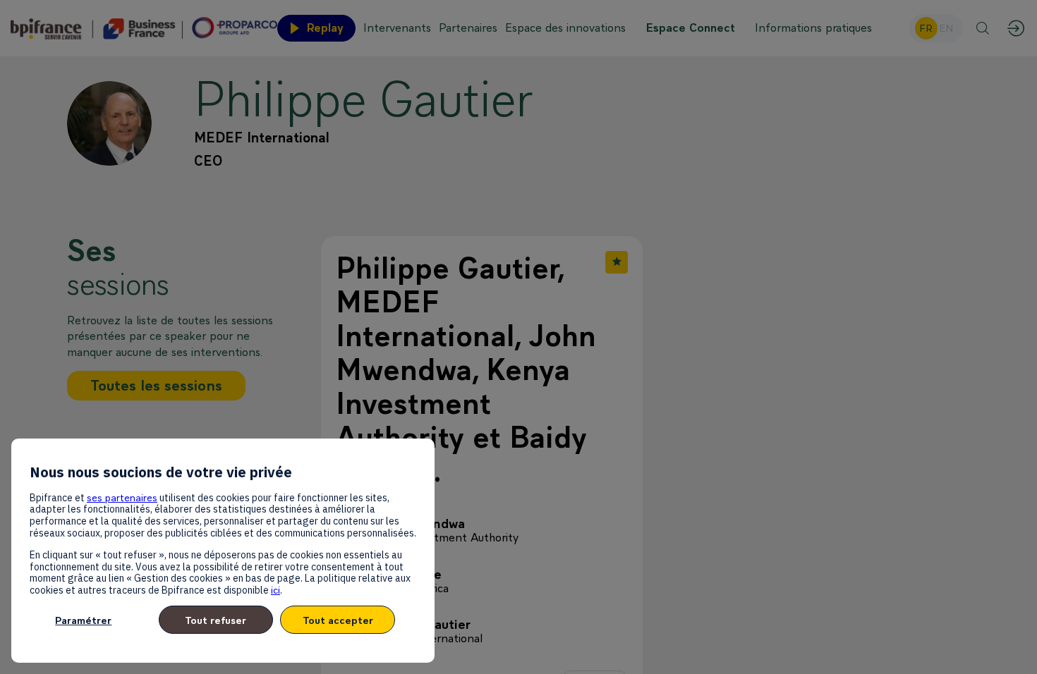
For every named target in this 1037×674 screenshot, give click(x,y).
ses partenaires (122, 497)
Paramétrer (83, 620)
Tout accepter (338, 620)
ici (275, 590)
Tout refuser (215, 620)
